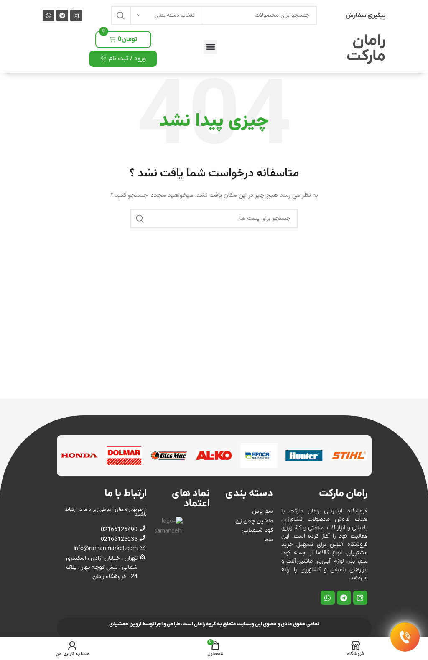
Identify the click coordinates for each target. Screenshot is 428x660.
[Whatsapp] (48, 15)
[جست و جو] (120, 15)
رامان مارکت (365, 48)
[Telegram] (62, 15)
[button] (210, 47)
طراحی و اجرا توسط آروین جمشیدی (144, 624)
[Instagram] (76, 15)
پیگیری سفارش (365, 15)
